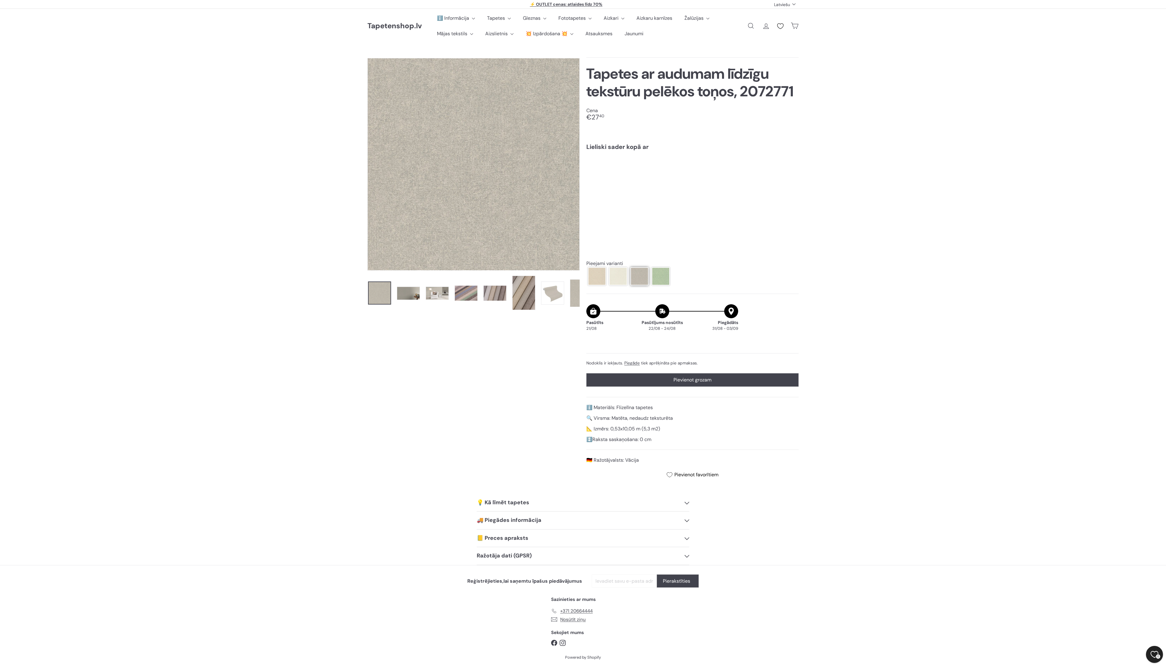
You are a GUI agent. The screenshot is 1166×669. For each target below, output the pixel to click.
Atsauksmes (598, 33)
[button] (597, 276)
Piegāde (632, 363)
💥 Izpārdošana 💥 (547, 33)
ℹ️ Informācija (453, 18)
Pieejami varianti (604, 263)
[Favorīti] (780, 26)
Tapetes (496, 18)
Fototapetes (572, 18)
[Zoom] (473, 164)
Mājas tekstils (453, 33)
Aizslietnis (497, 33)
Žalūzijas (694, 18)
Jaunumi (634, 33)
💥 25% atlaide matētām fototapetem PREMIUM (566, 4)
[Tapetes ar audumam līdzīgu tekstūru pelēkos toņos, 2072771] (692, 176)
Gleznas (532, 18)
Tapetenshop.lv (394, 26)
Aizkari (612, 18)
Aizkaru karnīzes (654, 18)
